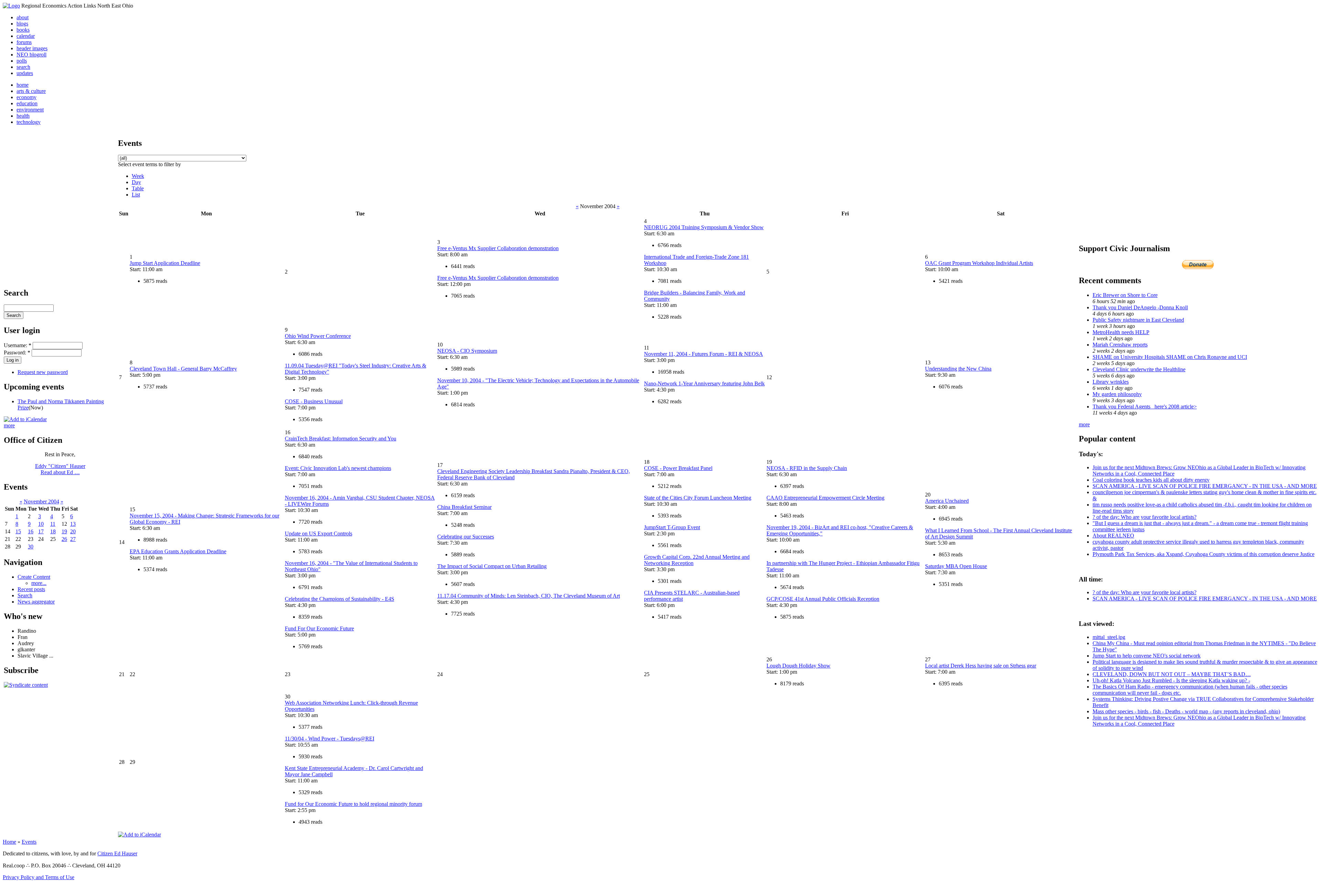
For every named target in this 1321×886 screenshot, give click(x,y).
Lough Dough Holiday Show (798, 666)
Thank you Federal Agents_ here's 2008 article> (1145, 406)
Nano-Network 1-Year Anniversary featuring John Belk (704, 383)
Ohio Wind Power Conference (318, 336)
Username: (17, 345)
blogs (22, 23)
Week (138, 176)
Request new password (43, 372)
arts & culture (31, 91)
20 (73, 531)
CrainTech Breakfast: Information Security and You (340, 438)
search (23, 67)
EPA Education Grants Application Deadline (178, 551)
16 (30, 531)
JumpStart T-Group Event (672, 527)
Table (138, 188)
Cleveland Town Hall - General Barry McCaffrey (183, 369)
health (23, 116)
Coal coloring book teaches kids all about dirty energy (1151, 480)
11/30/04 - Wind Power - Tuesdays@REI (329, 738)
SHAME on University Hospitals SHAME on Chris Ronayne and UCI (1170, 357)
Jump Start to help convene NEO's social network (1147, 656)
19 (64, 531)
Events (29, 842)
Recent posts (31, 589)
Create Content (34, 577)
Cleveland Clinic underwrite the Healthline (1139, 369)
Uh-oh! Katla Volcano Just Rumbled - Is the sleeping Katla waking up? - (1171, 680)
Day (136, 182)
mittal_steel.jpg (1109, 637)
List (136, 195)
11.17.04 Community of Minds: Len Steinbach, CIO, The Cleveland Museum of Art (528, 596)
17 (41, 531)
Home (9, 842)
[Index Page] (11, 6)
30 (30, 546)
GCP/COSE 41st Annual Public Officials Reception (822, 599)
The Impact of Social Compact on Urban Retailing (492, 566)
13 (73, 524)
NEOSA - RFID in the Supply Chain (806, 468)
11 (52, 524)
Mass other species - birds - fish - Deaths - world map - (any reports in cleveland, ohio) (1186, 711)
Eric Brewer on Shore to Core (1125, 295)
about (23, 17)
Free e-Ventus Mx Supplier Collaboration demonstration (498, 248)
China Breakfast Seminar (464, 507)
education (27, 103)
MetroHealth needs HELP (1121, 332)
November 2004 (41, 501)
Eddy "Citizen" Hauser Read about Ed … (60, 469)
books (23, 30)
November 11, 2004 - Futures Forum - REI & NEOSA (703, 354)
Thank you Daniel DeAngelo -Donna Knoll (1140, 307)
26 (64, 539)
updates (25, 73)
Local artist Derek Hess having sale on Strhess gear (980, 666)
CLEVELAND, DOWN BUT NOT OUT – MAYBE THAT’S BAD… (1172, 674)
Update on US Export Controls (318, 533)
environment (30, 110)
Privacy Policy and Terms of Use (38, 877)
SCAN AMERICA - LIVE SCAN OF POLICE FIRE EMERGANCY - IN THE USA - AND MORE (1205, 486)
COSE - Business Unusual (314, 401)
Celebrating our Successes (465, 537)
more (9, 425)
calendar (26, 36)
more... (38, 583)
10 (41, 524)
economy (26, 97)
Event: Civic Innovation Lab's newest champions (338, 468)
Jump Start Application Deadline (165, 263)
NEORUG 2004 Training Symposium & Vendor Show (704, 227)
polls (22, 61)
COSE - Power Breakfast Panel (678, 468)
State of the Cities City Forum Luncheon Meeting (697, 498)
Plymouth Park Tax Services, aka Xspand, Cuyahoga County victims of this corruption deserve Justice (1203, 554)
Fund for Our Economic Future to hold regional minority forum (353, 804)
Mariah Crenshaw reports (1120, 345)
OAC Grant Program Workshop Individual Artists (979, 263)
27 (73, 539)
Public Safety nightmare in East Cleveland (1138, 320)
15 (18, 531)
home (23, 85)
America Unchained (947, 501)
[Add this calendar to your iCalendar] (25, 419)
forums (24, 42)
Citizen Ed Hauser (117, 853)
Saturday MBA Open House (956, 566)
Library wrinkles (1111, 382)
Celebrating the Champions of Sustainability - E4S (339, 599)
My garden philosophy (1117, 394)
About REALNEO (1113, 535)
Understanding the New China (958, 369)
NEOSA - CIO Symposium (467, 351)
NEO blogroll (31, 54)
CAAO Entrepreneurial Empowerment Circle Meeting (825, 498)
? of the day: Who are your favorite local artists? (1144, 517)
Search (25, 595)
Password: (17, 352)
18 (53, 531)
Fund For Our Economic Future (319, 628)
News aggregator (36, 602)
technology (29, 122)
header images (32, 48)
